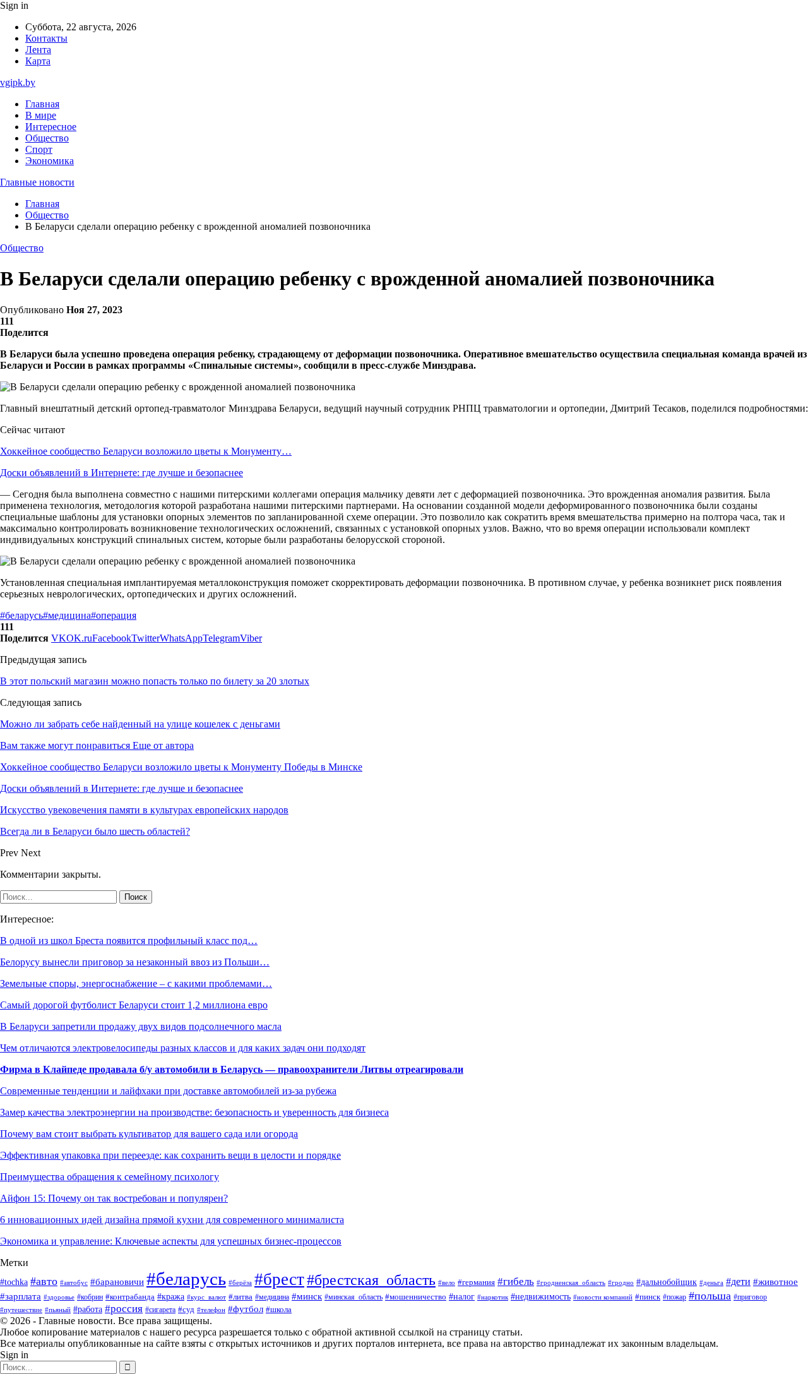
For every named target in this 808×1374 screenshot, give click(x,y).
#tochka (14, 1282)
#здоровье (59, 1297)
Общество (47, 138)
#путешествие (21, 1309)
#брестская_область (371, 1279)
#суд (186, 1309)
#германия (476, 1282)
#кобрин (90, 1297)
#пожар (674, 1297)
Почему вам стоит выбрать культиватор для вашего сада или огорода (149, 1133)
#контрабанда (130, 1296)
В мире (40, 115)
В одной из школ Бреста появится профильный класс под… (129, 940)
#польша (710, 1295)
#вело (446, 1282)
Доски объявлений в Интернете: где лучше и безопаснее (121, 472)
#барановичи (117, 1282)
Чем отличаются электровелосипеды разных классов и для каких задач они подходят (182, 1047)
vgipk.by (17, 82)
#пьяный (58, 1309)
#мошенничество (415, 1297)
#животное (775, 1282)
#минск (307, 1296)
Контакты (46, 38)
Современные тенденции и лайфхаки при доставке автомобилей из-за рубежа (168, 1090)
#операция (113, 615)
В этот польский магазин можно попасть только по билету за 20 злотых (154, 681)
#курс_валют (206, 1297)
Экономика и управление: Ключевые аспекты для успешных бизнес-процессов (171, 1241)
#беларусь (21, 615)
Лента (38, 49)
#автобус (74, 1282)
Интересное (50, 126)
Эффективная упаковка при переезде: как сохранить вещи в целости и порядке (170, 1155)
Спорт (38, 149)
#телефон (211, 1309)
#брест (279, 1279)
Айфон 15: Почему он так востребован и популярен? (114, 1198)
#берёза (240, 1282)
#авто (43, 1281)
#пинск (647, 1296)
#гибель (515, 1281)
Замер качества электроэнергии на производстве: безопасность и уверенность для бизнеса (194, 1112)
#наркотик (492, 1297)
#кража (170, 1296)
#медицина (67, 615)
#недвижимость (541, 1296)
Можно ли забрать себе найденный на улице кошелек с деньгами (140, 724)
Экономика (49, 160)
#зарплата (20, 1296)
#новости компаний (603, 1297)
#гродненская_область (571, 1282)
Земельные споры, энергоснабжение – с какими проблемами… (136, 983)
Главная (42, 104)
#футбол (245, 1309)
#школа (279, 1309)
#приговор (750, 1297)
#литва (240, 1297)
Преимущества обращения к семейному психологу (109, 1176)
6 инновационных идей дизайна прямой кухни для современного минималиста (172, 1219)
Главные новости (37, 182)
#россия (124, 1309)
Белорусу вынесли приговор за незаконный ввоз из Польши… (135, 962)
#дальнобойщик (666, 1282)
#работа (87, 1309)
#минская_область (353, 1297)
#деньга (711, 1282)
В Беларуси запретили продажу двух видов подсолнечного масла (141, 1026)
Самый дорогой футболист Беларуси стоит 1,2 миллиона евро (134, 1005)
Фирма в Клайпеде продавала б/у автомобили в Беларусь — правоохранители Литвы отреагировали (231, 1069)
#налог (462, 1296)
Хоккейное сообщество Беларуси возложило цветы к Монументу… (146, 451)
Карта (37, 61)
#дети (738, 1281)
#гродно (621, 1282)
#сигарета (160, 1309)
